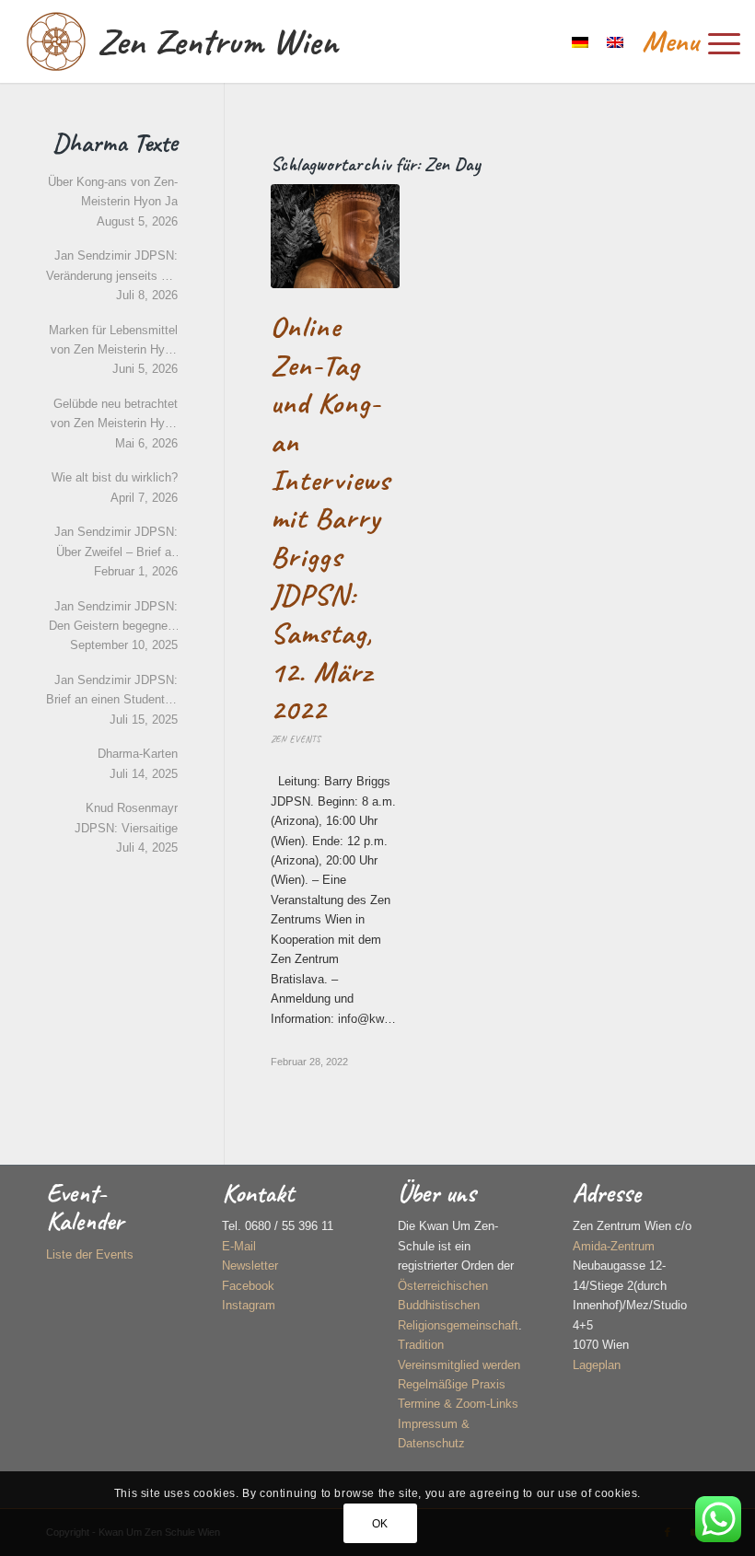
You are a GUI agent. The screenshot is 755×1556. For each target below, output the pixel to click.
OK (380, 1523)
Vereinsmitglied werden (459, 1365)
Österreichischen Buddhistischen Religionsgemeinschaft (458, 1305)
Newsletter (250, 1265)
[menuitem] (681, 41)
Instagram (248, 1305)
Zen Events (295, 739)
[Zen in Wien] (56, 41)
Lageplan (597, 1365)
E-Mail (239, 1246)
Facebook (248, 1286)
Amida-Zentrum (614, 1246)
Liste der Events (90, 1254)
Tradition (421, 1345)
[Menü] (681, 41)
